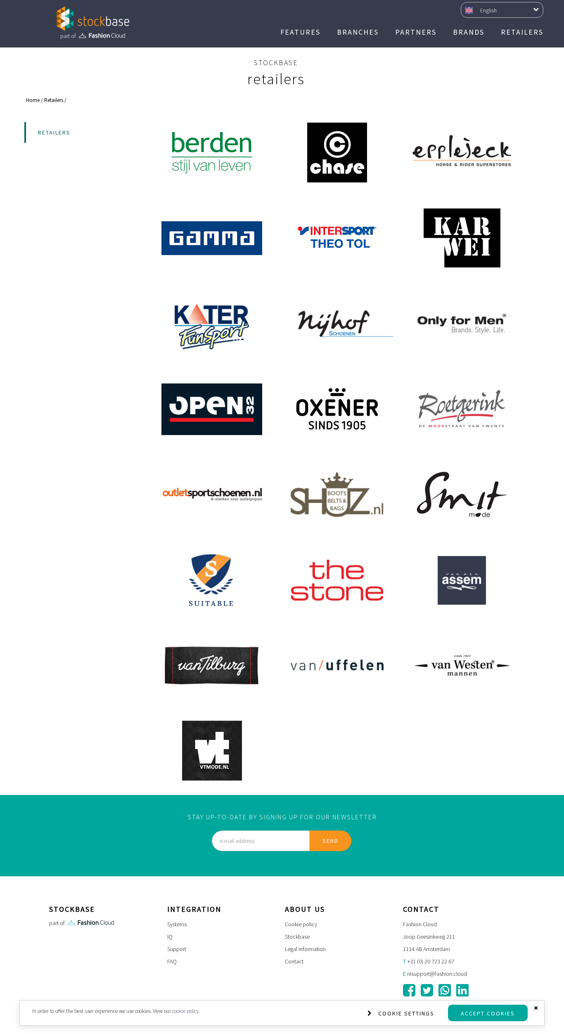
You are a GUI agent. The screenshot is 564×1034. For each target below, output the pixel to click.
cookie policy (185, 1011)
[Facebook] (409, 990)
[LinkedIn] (462, 990)
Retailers (522, 32)
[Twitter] (427, 990)
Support (176, 949)
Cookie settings (406, 1013)
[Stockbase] (93, 18)
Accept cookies (488, 1013)
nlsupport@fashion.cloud (437, 973)
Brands (468, 32)
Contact (294, 961)
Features (300, 32)
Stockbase (297, 936)
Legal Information (305, 949)
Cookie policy (301, 924)
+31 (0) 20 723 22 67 (430, 961)
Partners (415, 32)
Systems (177, 924)
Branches (358, 32)
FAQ (172, 961)
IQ (170, 936)
